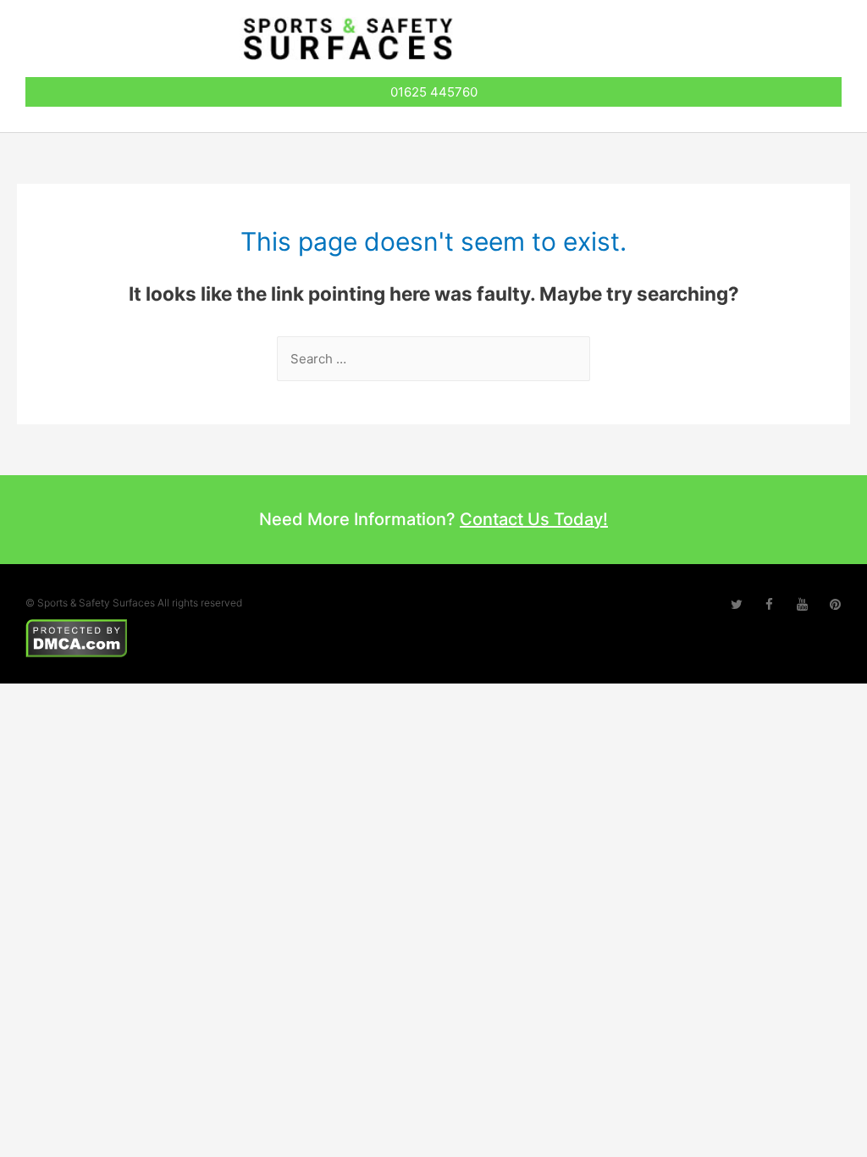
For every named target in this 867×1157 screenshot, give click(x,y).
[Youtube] (802, 604)
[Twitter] (736, 604)
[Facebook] (769, 604)
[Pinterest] (835, 604)
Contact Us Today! (534, 519)
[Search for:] (433, 359)
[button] (766, 42)
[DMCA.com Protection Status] (76, 636)
